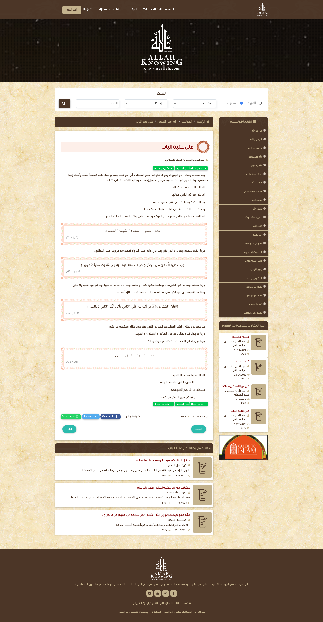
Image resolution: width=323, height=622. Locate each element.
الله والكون (256, 165)
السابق (198, 429)
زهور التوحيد (256, 269)
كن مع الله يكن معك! (235, 386)
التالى (69, 429)
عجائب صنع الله (254, 174)
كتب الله (257, 226)
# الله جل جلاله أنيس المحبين (191, 168)
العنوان (252, 103)
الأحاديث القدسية (253, 252)
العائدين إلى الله (254, 278)
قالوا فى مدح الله (253, 243)
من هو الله (256, 130)
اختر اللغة (71, 9)
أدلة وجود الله (255, 148)
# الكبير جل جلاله (163, 168)
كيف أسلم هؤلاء (253, 260)
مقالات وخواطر (254, 295)
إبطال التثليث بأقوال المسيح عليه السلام (163, 460)
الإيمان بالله (256, 139)
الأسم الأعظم (240, 337)
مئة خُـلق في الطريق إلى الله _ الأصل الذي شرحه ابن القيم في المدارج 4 (145, 515)
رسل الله (257, 234)
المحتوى (232, 103)
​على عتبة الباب (240, 411)
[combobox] (194, 103)
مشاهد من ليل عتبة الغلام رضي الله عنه (163, 487)
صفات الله (257, 182)
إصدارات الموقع (254, 286)
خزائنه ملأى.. (241, 361)
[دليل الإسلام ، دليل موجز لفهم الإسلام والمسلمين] (243, 447)
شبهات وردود (255, 304)
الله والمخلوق (255, 156)
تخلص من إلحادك (253, 312)
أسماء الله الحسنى (252, 191)
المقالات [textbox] (207, 103)
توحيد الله (257, 200)
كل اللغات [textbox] (158, 103)
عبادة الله (257, 208)
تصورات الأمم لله (253, 217)
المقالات (187, 121)
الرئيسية (200, 121)
